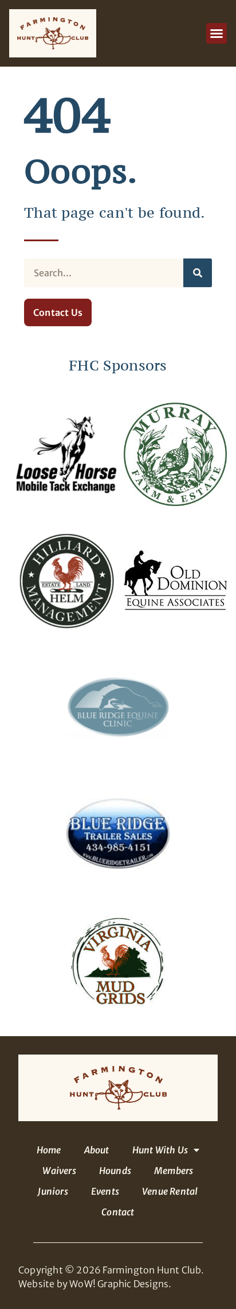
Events (105, 1191)
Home (49, 1150)
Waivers (59, 1170)
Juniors (53, 1191)
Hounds (115, 1170)
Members (173, 1170)
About (96, 1150)
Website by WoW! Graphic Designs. (94, 1283)
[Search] (197, 272)
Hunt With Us (160, 1150)
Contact (117, 1212)
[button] (216, 33)
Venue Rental (170, 1191)
